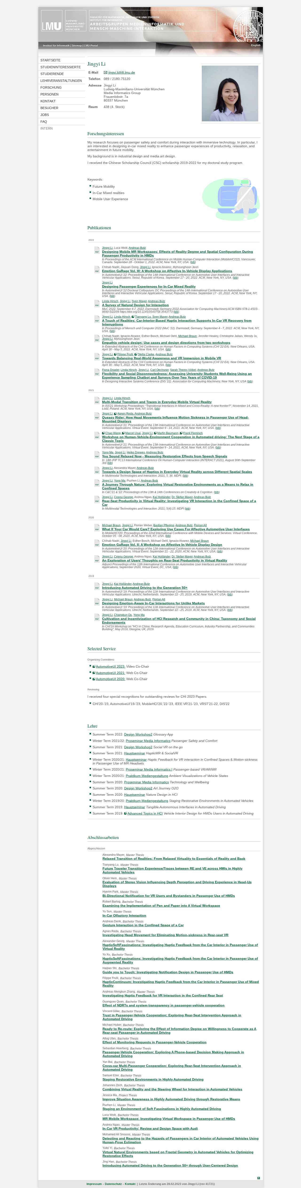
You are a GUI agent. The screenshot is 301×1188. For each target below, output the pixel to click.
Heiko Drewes (136, 452)
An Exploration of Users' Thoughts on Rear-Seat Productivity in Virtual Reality (164, 560)
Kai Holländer (161, 497)
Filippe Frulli (125, 354)
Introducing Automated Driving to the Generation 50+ (144, 588)
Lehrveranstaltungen (61, 81)
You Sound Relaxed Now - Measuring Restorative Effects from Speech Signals (164, 456)
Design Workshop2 (138, 734)
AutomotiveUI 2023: (110, 666)
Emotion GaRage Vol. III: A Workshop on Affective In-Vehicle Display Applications (167, 271)
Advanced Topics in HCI (145, 813)
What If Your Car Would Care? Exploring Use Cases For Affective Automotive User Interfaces (176, 529)
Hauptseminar (134, 753)
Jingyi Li (107, 247)
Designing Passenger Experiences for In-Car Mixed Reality (149, 286)
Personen (49, 94)
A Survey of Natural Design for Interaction (135, 305)
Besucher (49, 108)
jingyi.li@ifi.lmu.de (121, 72)
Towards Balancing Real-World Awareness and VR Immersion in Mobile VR (161, 358)
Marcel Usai (133, 433)
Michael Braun (187, 336)
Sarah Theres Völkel (183, 369)
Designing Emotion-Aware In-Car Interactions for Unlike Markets (153, 603)
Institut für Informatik (56, 45)
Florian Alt (200, 525)
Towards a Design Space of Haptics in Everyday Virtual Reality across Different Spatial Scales (177, 472)
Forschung (51, 87)
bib (193, 262)
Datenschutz (113, 1184)
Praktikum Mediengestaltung (147, 776)
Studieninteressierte (60, 67)
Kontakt (48, 101)
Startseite (50, 60)
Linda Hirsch (110, 301)
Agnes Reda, (126, 413)
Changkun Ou (123, 615)
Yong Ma (107, 452)
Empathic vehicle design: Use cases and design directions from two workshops (166, 343)
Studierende (52, 74)
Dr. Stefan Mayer (182, 497)
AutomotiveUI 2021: (110, 673)
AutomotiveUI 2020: (110, 679)
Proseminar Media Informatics (148, 741)
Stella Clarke (146, 354)
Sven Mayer (139, 301)
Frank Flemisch (193, 433)
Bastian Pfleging (163, 525)
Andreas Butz (137, 247)
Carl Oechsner (159, 369)
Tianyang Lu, (143, 316)
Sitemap (77, 45)
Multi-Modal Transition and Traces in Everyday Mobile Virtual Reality (157, 402)
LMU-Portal (91, 45)
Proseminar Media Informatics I (149, 769)
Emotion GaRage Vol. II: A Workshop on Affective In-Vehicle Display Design (162, 544)
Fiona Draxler (110, 369)
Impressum (94, 1184)
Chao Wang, (113, 433)
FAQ (43, 121)
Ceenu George (123, 497)
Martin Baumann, (168, 433)
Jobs (44, 115)
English (256, 45)
